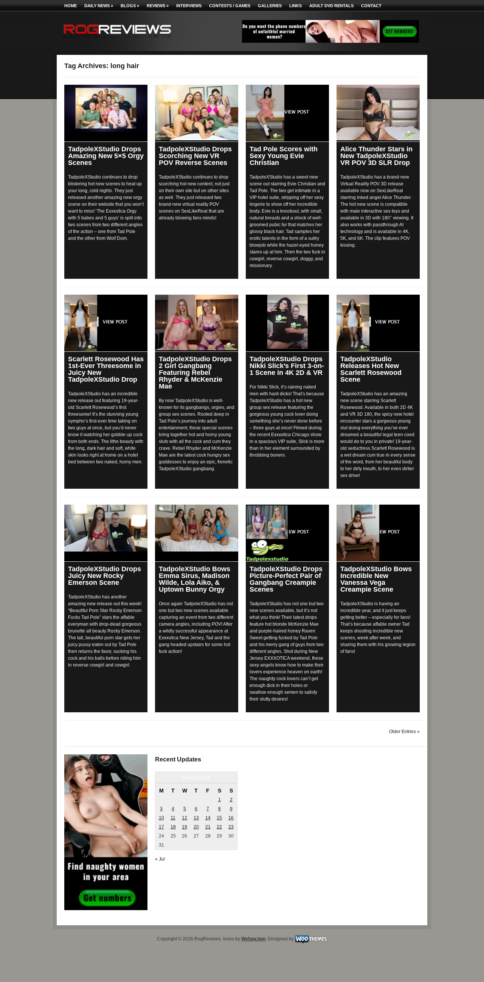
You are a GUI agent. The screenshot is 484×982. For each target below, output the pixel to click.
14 (208, 817)
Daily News (98, 5)
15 (219, 817)
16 (231, 817)
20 (196, 827)
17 (161, 827)
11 (173, 817)
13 (196, 817)
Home (70, 5)
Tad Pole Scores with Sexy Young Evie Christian (284, 155)
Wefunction (253, 939)
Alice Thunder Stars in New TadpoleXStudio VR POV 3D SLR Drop (376, 155)
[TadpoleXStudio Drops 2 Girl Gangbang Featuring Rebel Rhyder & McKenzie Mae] (196, 322)
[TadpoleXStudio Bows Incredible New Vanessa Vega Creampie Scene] (378, 533)
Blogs (130, 5)
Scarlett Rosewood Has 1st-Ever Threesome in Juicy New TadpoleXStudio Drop (106, 369)
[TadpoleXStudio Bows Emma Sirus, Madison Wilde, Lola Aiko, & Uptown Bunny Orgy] (196, 528)
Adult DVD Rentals (331, 5)
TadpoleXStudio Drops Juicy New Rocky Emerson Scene (104, 575)
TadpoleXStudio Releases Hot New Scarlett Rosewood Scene (371, 369)
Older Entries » (404, 731)
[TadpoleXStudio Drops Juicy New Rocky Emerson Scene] (105, 528)
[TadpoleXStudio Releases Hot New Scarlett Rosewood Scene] (378, 323)
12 (184, 817)
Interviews (189, 5)
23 (231, 827)
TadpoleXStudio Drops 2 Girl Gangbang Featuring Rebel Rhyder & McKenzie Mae (195, 372)
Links (295, 5)
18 (173, 827)
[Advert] (330, 41)
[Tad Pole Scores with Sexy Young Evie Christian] (287, 113)
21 (208, 827)
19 (184, 827)
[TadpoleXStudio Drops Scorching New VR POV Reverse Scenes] (196, 112)
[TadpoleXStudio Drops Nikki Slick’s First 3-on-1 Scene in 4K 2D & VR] (287, 322)
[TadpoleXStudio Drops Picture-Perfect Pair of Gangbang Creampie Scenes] (287, 533)
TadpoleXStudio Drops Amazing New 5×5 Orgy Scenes (106, 155)
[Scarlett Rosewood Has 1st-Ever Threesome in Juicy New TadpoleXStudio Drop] (105, 323)
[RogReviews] (117, 40)
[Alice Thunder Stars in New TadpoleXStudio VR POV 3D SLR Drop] (378, 112)
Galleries (270, 5)
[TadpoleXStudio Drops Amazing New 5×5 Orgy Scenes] (105, 108)
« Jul (160, 859)
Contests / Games (229, 5)
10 (161, 817)
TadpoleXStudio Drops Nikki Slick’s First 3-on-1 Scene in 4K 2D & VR (287, 365)
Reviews (158, 5)
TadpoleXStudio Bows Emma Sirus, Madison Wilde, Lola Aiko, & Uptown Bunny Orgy (194, 579)
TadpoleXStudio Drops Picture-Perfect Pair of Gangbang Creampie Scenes (286, 579)
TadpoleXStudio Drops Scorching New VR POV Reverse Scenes (195, 155)
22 (219, 827)
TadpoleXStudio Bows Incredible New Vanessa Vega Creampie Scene (376, 579)
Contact (371, 5)
